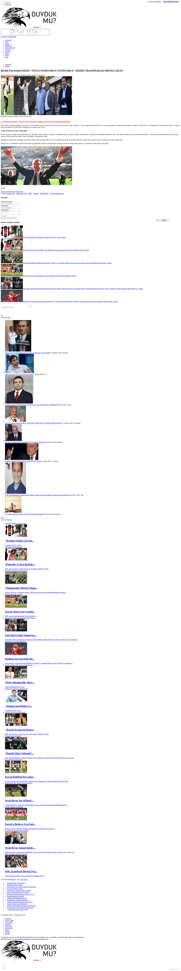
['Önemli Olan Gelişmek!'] (16, 749)
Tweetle (8, 191)
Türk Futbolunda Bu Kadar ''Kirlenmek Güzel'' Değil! (32, 353)
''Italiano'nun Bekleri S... (18, 706)
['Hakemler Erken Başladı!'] (16, 560)
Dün (18, 879)
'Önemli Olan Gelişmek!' (13, 736)
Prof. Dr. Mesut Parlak (12, 423)
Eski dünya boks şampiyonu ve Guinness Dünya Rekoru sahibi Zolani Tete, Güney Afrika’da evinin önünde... (41, 640)
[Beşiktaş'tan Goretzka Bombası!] (16, 654)
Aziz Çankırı (9, 495)
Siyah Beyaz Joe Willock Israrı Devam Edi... (21, 887)
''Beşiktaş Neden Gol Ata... (19, 540)
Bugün (13, 879)
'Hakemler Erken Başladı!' (13, 547)
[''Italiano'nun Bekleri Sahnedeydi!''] (16, 701)
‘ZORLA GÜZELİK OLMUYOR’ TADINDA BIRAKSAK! (40, 423)
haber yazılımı (173, 969)
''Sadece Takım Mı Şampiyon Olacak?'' (20, 902)
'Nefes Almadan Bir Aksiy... (20, 682)
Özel (6, 42)
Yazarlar (7, 924)
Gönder (164, 220)
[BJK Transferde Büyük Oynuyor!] (16, 867)
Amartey (36, 193)
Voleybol (8, 50)
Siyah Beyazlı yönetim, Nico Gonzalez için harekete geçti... (24, 876)
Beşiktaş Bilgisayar (24, 939)
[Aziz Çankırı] (15, 493)
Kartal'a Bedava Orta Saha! (14, 807)
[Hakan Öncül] (18, 351)
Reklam (7, 932)
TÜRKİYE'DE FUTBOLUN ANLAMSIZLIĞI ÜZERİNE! (36, 405)
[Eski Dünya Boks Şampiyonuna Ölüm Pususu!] (16, 631)
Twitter (9, 37)
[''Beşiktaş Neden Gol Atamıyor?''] (16, 536)
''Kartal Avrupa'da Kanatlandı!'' (15, 712)
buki (179, 969)
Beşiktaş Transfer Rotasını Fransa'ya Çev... (21, 894)
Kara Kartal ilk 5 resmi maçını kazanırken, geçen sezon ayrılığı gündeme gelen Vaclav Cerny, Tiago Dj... (39, 852)
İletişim (7, 934)
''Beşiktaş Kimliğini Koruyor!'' (17, 898)
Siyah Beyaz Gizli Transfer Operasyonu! (20, 907)
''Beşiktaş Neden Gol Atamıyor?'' (16, 523)
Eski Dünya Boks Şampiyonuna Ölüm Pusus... (20, 618)
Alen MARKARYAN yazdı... (15, 687)
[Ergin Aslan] (19, 372)
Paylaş (3, 191)
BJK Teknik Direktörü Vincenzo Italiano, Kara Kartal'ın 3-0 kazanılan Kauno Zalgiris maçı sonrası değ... (39, 758)
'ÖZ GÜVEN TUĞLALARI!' (23, 374)
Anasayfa (8, 40)
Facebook (4, 37)
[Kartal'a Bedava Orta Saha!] (16, 820)
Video (7, 55)
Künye (7, 930)
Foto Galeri (9, 922)
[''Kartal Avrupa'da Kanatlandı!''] (16, 725)
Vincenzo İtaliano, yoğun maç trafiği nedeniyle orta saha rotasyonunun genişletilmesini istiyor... (36, 805)
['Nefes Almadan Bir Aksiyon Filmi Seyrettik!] (16, 678)
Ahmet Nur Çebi (21, 193)
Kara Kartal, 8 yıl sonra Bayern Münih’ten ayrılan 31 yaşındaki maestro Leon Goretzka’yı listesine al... (39, 663)
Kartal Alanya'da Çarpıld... (20, 611)
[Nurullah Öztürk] (19, 403)
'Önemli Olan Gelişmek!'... (19, 753)
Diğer (7, 53)
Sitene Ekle (9, 928)
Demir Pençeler (10, 48)
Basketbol (8, 46)
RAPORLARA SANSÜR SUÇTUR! (28, 461)
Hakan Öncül (9, 353)
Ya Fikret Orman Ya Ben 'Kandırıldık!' (30, 514)
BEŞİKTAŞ (44, 193)
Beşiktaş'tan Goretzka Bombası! (15, 641)
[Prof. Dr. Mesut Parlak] (15, 421)
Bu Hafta (24, 879)
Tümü (8, 317)
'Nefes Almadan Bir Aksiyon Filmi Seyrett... (21, 906)
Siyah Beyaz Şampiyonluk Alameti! (17, 830)
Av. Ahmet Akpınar (11, 514)
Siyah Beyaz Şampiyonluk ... (20, 847)
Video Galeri (9, 920)
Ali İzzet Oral (9, 442)
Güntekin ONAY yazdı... (13, 545)
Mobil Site (8, 926)
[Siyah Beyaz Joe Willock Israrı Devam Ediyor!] (16, 796)
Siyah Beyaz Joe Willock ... (19, 800)
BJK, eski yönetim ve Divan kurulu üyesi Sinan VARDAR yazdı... (27, 569)
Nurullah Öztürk (10, 405)
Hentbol (7, 51)
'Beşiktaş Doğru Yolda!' (15, 885)
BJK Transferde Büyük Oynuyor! (16, 854)
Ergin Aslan (9, 374)
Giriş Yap (8, 4)
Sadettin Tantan (10, 461)
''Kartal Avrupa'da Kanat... (20, 729)
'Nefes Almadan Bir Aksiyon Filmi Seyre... (19, 665)
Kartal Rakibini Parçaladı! (13, 760)
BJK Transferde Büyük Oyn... (21, 871)
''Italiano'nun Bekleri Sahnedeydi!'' (16, 689)
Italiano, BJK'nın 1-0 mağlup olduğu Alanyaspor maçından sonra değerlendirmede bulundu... (36, 592)
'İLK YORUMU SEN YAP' (171, 1)
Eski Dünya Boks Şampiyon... (20, 635)
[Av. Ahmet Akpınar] (13, 512)
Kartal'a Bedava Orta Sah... (20, 824)
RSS (14, 37)
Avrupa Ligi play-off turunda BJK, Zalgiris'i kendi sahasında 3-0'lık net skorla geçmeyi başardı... (37, 781)
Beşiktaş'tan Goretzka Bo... (19, 658)
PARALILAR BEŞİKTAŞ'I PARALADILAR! (30, 442)
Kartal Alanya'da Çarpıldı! (13, 594)
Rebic (30, 193)
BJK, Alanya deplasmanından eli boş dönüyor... (21, 616)
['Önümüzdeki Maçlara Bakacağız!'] (16, 583)
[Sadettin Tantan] (21, 459)
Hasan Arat (11, 193)
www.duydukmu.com (57, 193)
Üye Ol (7, 2)
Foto (6, 57)
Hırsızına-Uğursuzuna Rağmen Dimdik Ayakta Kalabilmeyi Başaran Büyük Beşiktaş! (42, 495)
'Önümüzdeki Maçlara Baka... (21, 588)
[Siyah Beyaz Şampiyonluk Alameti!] (16, 843)
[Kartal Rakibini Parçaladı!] (16, 772)
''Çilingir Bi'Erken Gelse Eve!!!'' (17, 909)
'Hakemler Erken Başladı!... (20, 564)
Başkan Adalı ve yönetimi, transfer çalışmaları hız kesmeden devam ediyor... (30, 828)
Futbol (7, 44)
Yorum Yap (19, 191)
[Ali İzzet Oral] (13, 440)
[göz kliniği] (25, 35)
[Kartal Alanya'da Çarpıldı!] (16, 607)
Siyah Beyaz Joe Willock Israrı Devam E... (19, 783)
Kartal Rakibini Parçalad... (19, 776)
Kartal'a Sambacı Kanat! (15, 889)
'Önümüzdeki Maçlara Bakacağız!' (16, 571)
